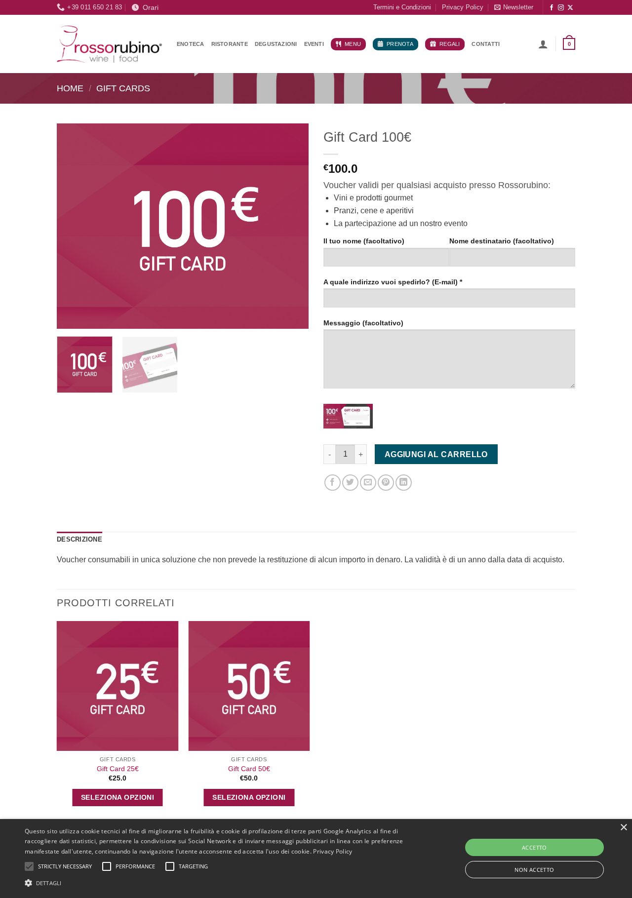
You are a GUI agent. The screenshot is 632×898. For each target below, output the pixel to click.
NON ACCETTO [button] (534, 869)
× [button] (623, 827)
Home (70, 88)
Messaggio (363, 322)
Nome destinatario (501, 240)
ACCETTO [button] (534, 847)
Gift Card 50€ (249, 769)
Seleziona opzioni (117, 797)
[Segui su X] (570, 7)
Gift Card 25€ (118, 769)
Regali (449, 44)
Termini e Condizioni (402, 7)
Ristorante (229, 44)
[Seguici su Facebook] (551, 7)
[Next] (291, 225)
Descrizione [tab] (79, 539)
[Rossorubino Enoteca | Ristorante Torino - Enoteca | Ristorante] (109, 44)
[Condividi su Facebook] (332, 482)
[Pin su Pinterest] (386, 482)
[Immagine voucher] (348, 416)
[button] (513, 7)
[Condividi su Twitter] (350, 482)
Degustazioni (276, 44)
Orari (148, 7)
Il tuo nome (363, 240)
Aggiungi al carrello (436, 454)
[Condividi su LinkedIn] (403, 482)
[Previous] (74, 225)
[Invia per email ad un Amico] (368, 482)
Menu (353, 44)
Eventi (314, 44)
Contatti (486, 44)
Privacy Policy (462, 7)
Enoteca (190, 44)
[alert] (316, 858)
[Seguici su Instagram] (561, 7)
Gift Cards (123, 88)
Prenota (400, 44)
